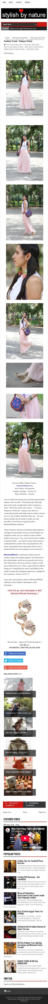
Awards (27, 2)
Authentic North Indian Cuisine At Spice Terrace (31, 927)
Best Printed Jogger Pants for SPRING (30, 912)
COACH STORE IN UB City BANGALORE (27, 962)
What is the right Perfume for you (23, 29)
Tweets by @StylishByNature (14, 984)
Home (4, 2)
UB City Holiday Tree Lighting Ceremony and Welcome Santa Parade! (29, 945)
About (11, 2)
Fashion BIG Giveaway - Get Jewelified (28, 878)
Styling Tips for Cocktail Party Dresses (30, 862)
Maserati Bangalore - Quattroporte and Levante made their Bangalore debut (30, 895)
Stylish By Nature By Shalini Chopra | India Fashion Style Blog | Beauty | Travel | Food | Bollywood (25, 999)
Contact (19, 2)
